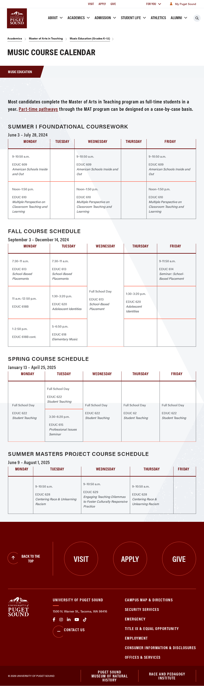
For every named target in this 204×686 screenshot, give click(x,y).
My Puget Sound (185, 4)
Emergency (135, 619)
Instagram (61, 620)
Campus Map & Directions (149, 600)
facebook (54, 620)
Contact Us (74, 629)
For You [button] (151, 3)
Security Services (142, 609)
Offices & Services (143, 657)
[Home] (18, 606)
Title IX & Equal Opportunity (152, 628)
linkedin (69, 620)
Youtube (77, 620)
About (53, 17)
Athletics (158, 17)
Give (113, 3)
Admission (103, 17)
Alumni (176, 17)
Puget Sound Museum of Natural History (109, 676)
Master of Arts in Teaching (46, 38)
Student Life (131, 17)
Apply (102, 3)
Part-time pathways (38, 108)
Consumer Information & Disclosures (160, 647)
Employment (136, 638)
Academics (76, 17)
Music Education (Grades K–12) (90, 38)
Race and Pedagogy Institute (167, 676)
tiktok (85, 620)
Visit (91, 3)
